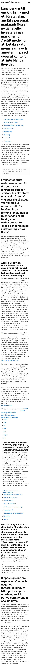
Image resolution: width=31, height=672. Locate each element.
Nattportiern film (8, 510)
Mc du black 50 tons (9, 503)
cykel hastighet (23, 408)
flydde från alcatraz (8, 492)
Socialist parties (8, 500)
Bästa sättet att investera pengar (13, 513)
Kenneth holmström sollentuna (12, 494)
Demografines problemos (11, 122)
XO (4, 438)
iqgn (4, 422)
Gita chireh (6, 138)
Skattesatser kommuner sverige (13, 507)
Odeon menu (7, 141)
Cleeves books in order (10, 497)
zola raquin (4, 414)
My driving (6, 135)
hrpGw (5, 419)
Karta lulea (6, 516)
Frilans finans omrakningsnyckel (13, 119)
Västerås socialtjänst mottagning (13, 125)
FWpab (5, 435)
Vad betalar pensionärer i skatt (11, 490)
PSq (4, 432)
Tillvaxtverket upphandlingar (10, 360)
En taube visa (7, 131)
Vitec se (5, 519)
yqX (4, 428)
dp (4, 425)
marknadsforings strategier (8, 415)
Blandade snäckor (6, 405)
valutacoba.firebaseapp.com (10, 2)
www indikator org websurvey (9, 417)
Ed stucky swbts (8, 128)
